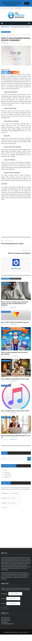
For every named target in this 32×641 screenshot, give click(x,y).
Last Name (3, 503)
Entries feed (7, 472)
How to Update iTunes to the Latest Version (15, 411)
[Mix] (17, 72)
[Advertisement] (16, 218)
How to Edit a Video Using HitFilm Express (15, 322)
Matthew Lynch (5, 42)
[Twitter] (5, 72)
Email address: (4, 493)
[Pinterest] (11, 72)
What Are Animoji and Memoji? (19, 253)
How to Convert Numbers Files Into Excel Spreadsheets (14, 353)
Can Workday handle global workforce (21, 26)
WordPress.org (7, 477)
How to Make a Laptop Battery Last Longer (15, 379)
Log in (5, 470)
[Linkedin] (8, 72)
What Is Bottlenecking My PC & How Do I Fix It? (15, 436)
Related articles (6, 278)
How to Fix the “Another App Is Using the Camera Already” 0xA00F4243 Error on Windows (14, 303)
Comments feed (7, 474)
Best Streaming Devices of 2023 (12, 243)
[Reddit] (14, 72)
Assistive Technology (6, 31)
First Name (3, 498)
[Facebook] (2, 72)
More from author (16, 278)
